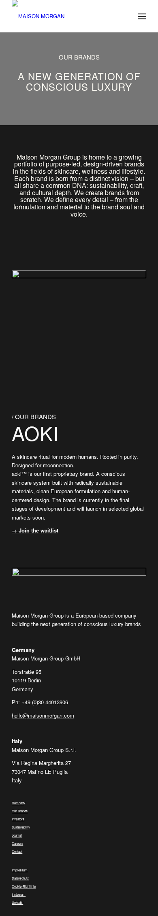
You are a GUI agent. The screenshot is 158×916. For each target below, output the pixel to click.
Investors (18, 819)
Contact (17, 851)
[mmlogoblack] (65, 16)
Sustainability (21, 827)
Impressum (20, 870)
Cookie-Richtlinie (24, 886)
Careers (17, 843)
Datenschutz (20, 878)
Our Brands (20, 811)
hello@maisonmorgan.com (43, 715)
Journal (17, 835)
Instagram (19, 894)
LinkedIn (17, 902)
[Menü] (142, 16)
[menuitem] (142, 16)
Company (18, 803)
